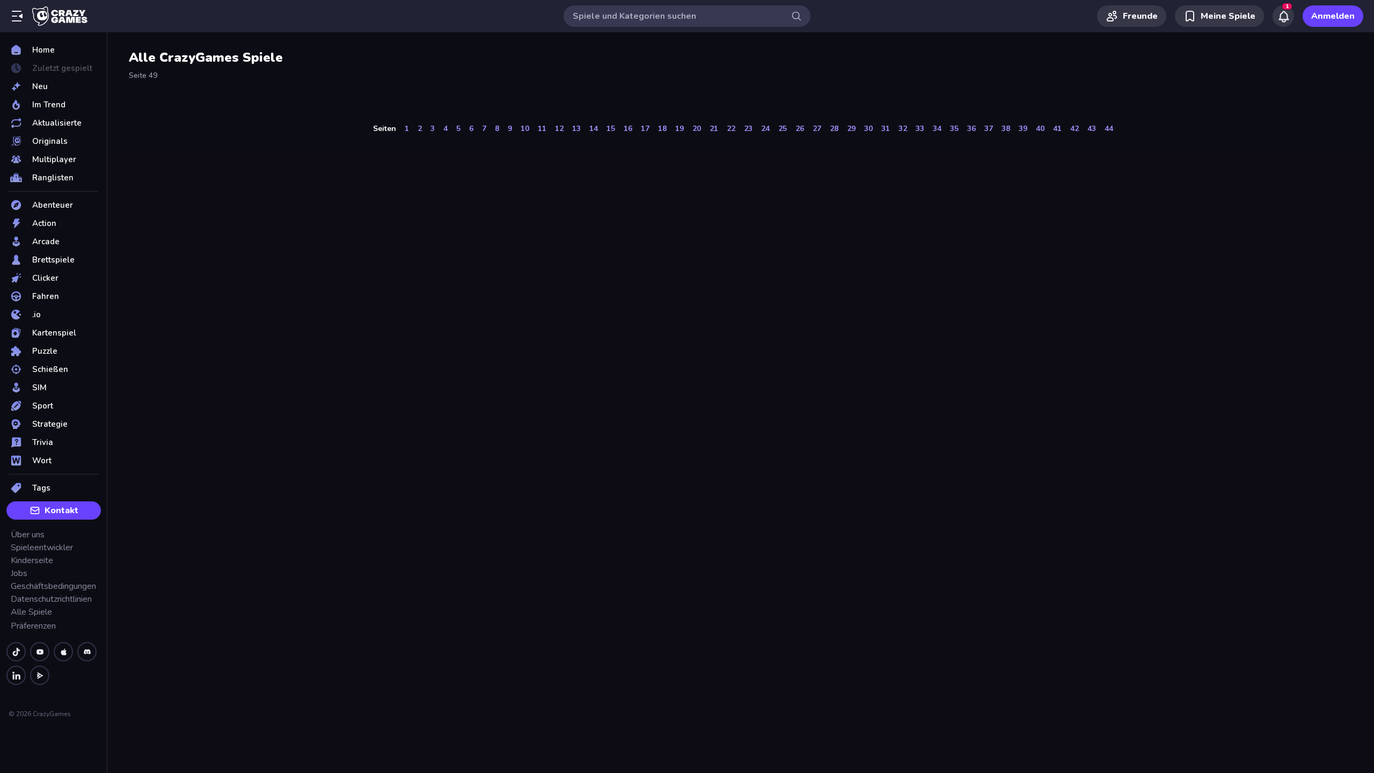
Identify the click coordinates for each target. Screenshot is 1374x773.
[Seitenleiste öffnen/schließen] (17, 16)
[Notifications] (1283, 16)
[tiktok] (16, 651)
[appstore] (63, 651)
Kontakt (61, 510)
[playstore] (39, 675)
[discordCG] (87, 651)
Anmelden (1333, 16)
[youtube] (39, 651)
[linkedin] (16, 675)
